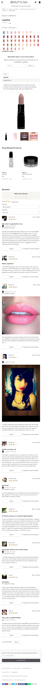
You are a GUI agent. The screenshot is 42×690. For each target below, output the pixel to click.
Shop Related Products (11, 148)
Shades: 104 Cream (10, 291)
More (16, 642)
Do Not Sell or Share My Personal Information (14, 676)
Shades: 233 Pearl (9, 362)
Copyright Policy (26, 668)
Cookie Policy (5, 672)
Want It (30, 65)
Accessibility (14, 672)
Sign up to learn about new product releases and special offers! (19, 653)
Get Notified (21, 660)
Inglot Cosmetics (9, 16)
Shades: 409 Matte (10, 226)
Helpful (11, 248)
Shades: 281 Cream (10, 551)
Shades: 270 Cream (10, 487)
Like (6, 74)
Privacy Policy (16, 668)
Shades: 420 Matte (10, 620)
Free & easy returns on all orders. (21, 6)
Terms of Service (6, 668)
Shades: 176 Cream (10, 451)
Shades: (4, 27)
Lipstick (6, 20)
